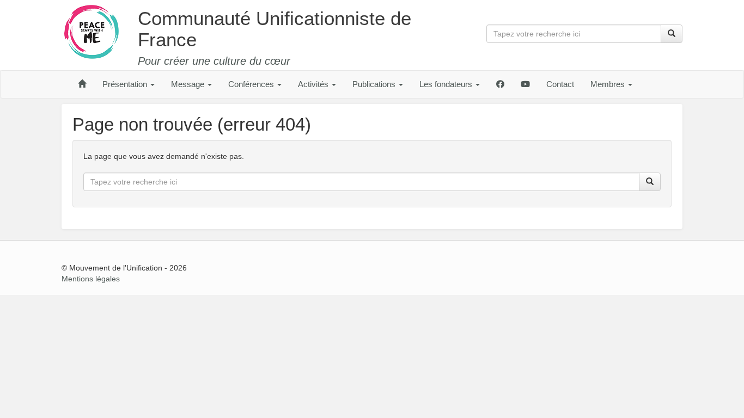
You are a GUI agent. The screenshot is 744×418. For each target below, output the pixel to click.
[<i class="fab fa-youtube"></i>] (525, 84)
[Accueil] (82, 84)
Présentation (125, 84)
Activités (314, 84)
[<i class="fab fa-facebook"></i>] (500, 84)
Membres (608, 84)
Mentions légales (91, 278)
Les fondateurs (446, 84)
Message (188, 84)
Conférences (252, 84)
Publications (375, 84)
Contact (560, 84)
